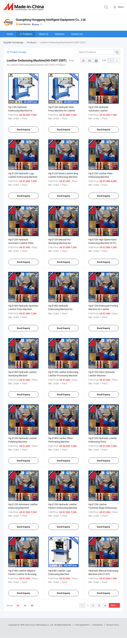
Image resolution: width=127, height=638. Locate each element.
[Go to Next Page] (117, 60)
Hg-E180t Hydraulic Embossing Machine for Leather (60, 309)
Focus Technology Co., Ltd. (42, 624)
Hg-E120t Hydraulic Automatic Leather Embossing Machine (98, 110)
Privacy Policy (112, 624)
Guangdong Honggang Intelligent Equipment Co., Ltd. (51, 19)
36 (25, 605)
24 (18, 605)
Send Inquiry (23, 129)
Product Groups (17, 52)
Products (27, 33)
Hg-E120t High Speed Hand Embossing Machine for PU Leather (102, 243)
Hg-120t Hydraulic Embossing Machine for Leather (20, 110)
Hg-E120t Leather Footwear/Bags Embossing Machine (102, 508)
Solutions (59, 33)
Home (10, 33)
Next (113, 605)
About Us (43, 33)
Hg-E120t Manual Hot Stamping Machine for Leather (59, 243)
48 (32, 605)
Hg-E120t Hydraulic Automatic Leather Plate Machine (20, 243)
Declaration (98, 624)
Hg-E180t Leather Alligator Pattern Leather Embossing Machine (22, 574)
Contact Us (77, 33)
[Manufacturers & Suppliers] (24, 6)
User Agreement (82, 624)
